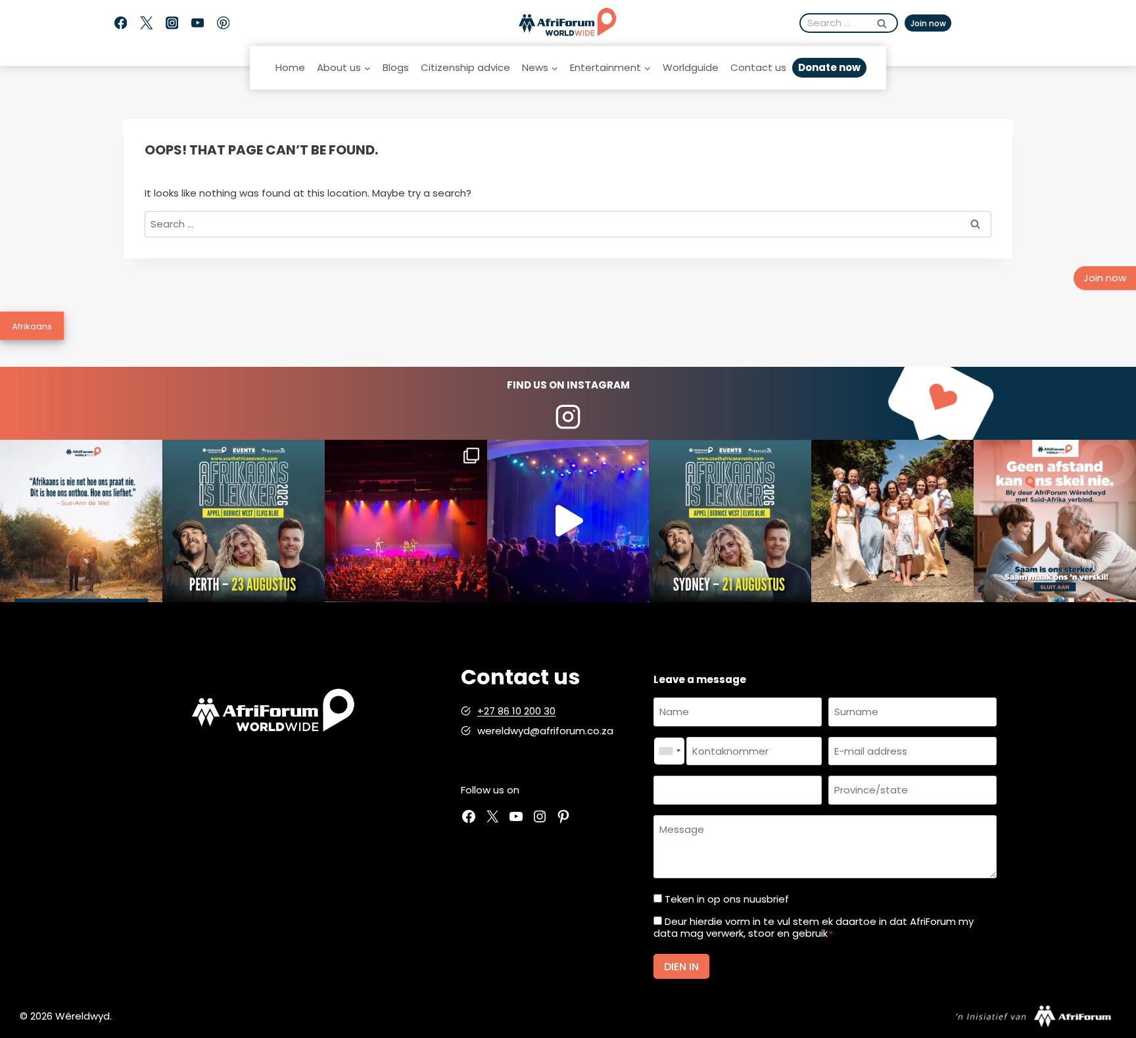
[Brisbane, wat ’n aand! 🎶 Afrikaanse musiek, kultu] (406, 521)
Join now (928, 23)
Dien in (681, 966)
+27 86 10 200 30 (516, 711)
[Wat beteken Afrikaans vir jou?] (81, 521)
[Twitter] (146, 23)
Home (290, 67)
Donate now (829, 67)
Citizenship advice (465, 67)
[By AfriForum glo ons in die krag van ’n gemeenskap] (1055, 521)
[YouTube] (197, 23)
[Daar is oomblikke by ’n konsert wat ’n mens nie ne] (568, 521)
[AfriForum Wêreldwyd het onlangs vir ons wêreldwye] (892, 521)
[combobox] (669, 751)
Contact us (758, 67)
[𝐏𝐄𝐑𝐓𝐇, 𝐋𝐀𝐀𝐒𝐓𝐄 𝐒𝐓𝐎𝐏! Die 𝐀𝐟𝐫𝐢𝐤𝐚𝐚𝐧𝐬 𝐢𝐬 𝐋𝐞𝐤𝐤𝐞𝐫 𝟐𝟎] (243, 521)
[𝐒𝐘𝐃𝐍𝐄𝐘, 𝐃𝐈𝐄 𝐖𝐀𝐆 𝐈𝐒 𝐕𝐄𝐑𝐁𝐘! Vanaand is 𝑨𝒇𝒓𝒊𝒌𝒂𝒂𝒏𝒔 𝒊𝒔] (730, 521)
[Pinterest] (223, 23)
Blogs (396, 67)
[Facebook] (120, 23)
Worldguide (691, 67)
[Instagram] (172, 23)
